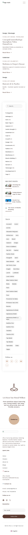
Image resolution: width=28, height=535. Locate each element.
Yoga (6, 174)
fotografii (9, 257)
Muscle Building (10, 158)
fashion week (10, 254)
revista (8, 306)
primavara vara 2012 (12, 302)
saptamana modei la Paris (12, 318)
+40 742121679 (11, 491)
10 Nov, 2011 (6, 37)
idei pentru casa (11, 265)
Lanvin (8, 272)
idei (18, 261)
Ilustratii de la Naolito (11, 84)
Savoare (7, 164)
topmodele (9, 345)
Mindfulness (8, 155)
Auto (6, 119)
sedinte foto (10, 327)
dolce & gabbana (11, 246)
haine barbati (10, 261)
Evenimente (8, 145)
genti (16, 257)
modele (14, 284)
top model (9, 338)
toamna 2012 (10, 334)
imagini (8, 269)
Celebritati (6, 57)
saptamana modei (11, 314)
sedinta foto (10, 323)
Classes (5, 459)
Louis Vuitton (10, 276)
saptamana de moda (12, 310)
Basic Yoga (8, 123)
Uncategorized (9, 171)
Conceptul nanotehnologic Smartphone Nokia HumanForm (13, 42)
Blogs (4, 465)
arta (17, 235)
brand (13, 239)
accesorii (9, 224)
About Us (5, 462)
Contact (5, 468)
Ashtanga (8, 116)
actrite (8, 228)
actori (16, 224)
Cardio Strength (10, 129)
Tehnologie (11, 33)
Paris (7, 287)
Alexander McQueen (12, 231)
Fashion (7, 148)
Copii (6, 135)
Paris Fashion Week (11, 291)
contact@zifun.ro (12, 488)
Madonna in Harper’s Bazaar (14, 64)
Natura (7, 161)
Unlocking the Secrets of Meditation (16, 186)
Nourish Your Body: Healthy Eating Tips (16, 201)
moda (7, 284)
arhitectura (9, 235)
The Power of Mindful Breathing (14, 208)
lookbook (15, 272)
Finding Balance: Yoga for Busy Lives (17, 193)
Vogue (8, 349)
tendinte (8, 330)
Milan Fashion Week (12, 280)
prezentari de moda (12, 299)
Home (4, 456)
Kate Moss (16, 269)
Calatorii (7, 126)
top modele (9, 342)
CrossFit (7, 139)
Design (5, 33)
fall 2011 (8, 250)
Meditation (8, 152)
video (17, 345)
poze (7, 295)
